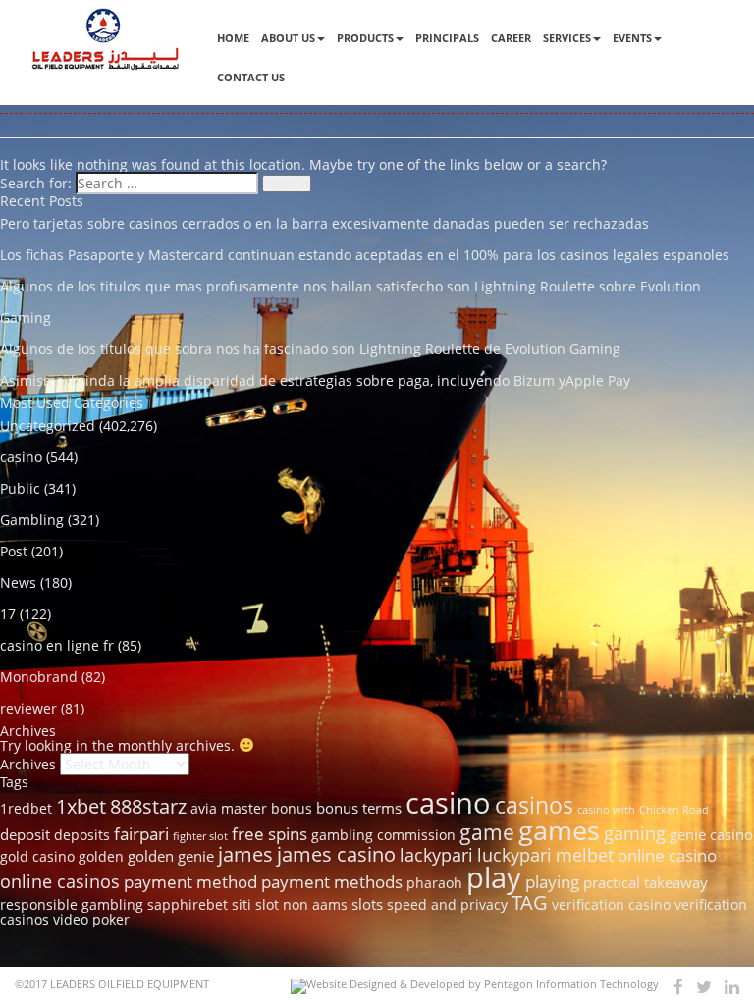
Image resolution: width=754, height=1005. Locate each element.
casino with (606, 810)
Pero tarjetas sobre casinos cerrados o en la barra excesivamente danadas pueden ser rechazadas (324, 223)
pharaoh (434, 883)
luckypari (514, 854)
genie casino (711, 834)
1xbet (81, 806)
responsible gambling (71, 905)
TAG (530, 902)
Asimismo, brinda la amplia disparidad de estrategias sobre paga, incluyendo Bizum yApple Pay (315, 380)
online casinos (60, 881)
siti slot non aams (290, 905)
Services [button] (567, 37)
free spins (269, 833)
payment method (190, 882)
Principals (447, 37)
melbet (585, 854)
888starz (148, 806)
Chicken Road (674, 810)
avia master (228, 809)
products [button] (365, 37)
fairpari (141, 833)
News (18, 582)
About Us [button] (288, 37)
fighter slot (200, 836)
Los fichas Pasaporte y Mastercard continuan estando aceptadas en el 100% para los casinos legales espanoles (364, 254)
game (486, 832)
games (559, 830)
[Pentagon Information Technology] (475, 986)
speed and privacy (447, 905)
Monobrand (39, 676)
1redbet (26, 809)
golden (101, 857)
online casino (667, 855)
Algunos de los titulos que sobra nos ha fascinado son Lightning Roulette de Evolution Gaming (310, 349)
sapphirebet (187, 905)
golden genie (171, 856)
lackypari (436, 854)
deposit (25, 834)
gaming (635, 832)
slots (367, 904)
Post (13, 551)
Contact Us (251, 77)
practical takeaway (645, 882)
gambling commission (383, 835)
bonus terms (359, 808)
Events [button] (632, 37)
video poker (91, 919)
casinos (534, 804)
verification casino (611, 905)
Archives (28, 764)
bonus (291, 809)
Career (511, 37)
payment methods (332, 882)
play (493, 877)
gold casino (37, 857)
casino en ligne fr (57, 645)
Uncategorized (47, 425)
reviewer (28, 708)
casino (21, 457)
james (245, 854)
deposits (82, 835)
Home (233, 37)
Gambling (32, 519)
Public (20, 488)
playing (552, 882)
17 (8, 614)
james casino (336, 854)
